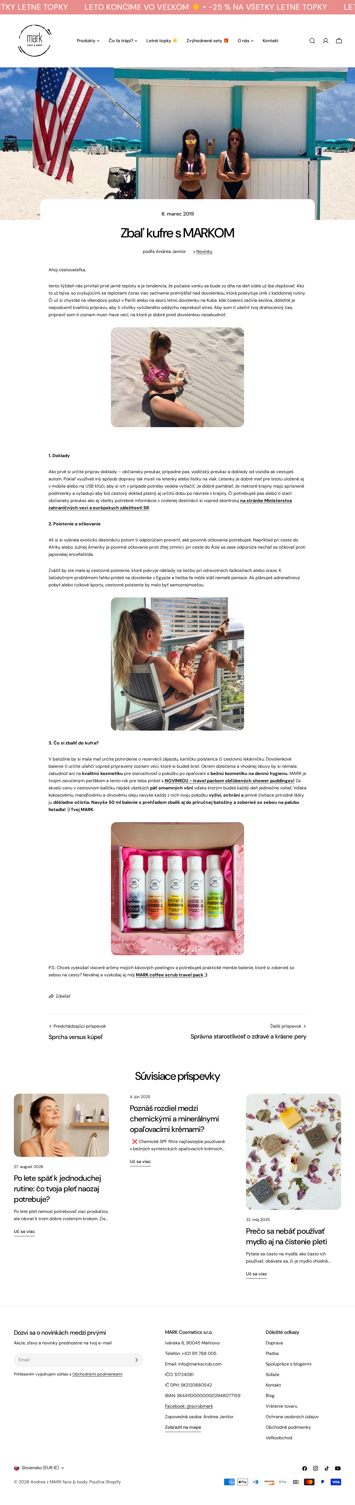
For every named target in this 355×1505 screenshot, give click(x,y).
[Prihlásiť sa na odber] (136, 1360)
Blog (270, 1395)
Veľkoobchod (279, 1438)
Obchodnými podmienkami (97, 1374)
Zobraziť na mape (183, 1427)
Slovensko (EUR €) (40, 1468)
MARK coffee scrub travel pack (169, 975)
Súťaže (272, 1374)
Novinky (204, 251)
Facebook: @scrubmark (189, 1406)
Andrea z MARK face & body (59, 1482)
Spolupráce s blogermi (288, 1364)
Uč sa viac (24, 1231)
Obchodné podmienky (288, 1427)
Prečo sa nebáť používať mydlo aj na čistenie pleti (286, 1236)
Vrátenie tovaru (281, 1406)
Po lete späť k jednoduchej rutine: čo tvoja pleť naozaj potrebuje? (57, 1188)
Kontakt (273, 1385)
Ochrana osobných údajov (292, 1417)
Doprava (274, 1343)
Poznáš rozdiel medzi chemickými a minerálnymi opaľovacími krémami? (174, 1118)
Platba (272, 1353)
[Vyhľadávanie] (312, 40)
